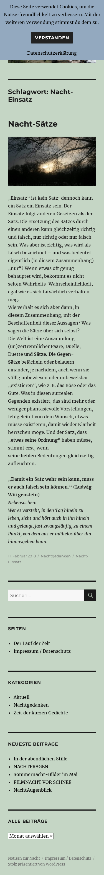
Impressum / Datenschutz (42, 651)
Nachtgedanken (56, 556)
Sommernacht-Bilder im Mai (45, 774)
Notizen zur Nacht (24, 858)
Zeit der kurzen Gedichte (41, 713)
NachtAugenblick (33, 790)
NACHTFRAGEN (31, 766)
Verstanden (52, 37)
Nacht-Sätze (33, 124)
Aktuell (21, 697)
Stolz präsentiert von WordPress (36, 864)
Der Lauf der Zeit (32, 643)
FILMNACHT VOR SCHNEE (42, 782)
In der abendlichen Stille (40, 759)
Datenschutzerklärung (52, 53)
